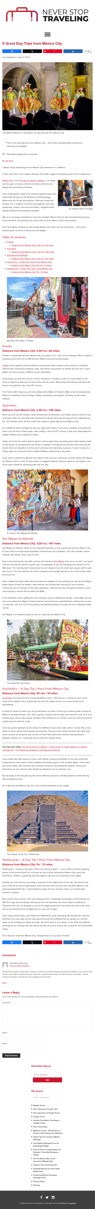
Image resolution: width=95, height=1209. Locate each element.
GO (47, 1079)
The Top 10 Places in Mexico (34, 747)
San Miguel (59, 561)
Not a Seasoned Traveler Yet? (45, 1109)
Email (5, 1043)
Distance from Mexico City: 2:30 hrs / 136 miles (33, 252)
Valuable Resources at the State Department (46, 1170)
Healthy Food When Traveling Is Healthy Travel (46, 1121)
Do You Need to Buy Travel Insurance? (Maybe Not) (44, 1159)
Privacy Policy (39, 1181)
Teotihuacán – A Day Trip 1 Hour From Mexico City (29, 268)
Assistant (72, 1203)
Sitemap (36, 1185)
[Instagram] (53, 1197)
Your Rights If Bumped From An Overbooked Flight (46, 1144)
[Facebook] (41, 1197)
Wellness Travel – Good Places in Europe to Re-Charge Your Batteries (48, 1131)
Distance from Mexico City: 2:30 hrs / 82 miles (32, 245)
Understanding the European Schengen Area (45, 1176)
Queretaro (11, 248)
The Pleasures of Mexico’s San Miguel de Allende (37, 750)
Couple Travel (39, 1117)
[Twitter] (47, 1197)
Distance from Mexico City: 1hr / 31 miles (30, 272)
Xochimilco (7, 698)
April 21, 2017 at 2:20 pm (19, 966)
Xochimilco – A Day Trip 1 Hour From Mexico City (29, 262)
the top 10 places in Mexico (32, 180)
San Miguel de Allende (17, 255)
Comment (6, 1003)
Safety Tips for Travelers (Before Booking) (46, 1138)
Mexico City (7, 180)
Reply (4, 983)
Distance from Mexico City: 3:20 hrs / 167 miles (33, 258)
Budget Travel (39, 1105)
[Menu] (47, 35)
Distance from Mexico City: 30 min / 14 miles (32, 265)
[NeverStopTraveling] (47, 27)
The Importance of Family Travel (46, 1113)
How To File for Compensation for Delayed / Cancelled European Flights (47, 1152)
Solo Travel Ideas (40, 1127)
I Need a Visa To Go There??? (45, 1165)
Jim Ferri (9, 161)
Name (5, 1032)
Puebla (10, 242)
